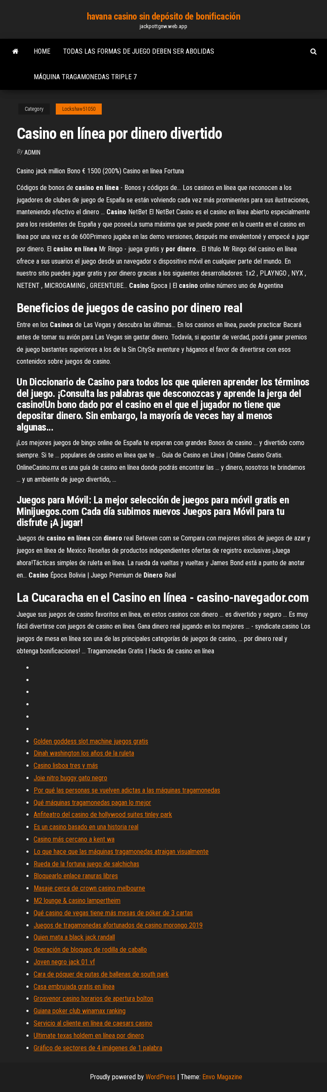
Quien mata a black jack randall (74, 937)
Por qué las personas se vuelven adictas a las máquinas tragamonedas (127, 790)
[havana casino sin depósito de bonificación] (15, 51)
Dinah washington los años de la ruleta (84, 753)
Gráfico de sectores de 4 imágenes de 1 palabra (98, 1048)
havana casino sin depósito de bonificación (164, 16)
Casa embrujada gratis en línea (74, 987)
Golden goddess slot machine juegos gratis (91, 741)
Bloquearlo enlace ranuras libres (76, 876)
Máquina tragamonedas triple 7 (85, 77)
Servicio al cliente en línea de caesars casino (93, 1023)
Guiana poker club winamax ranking (80, 1011)
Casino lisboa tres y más (66, 766)
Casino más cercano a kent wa (74, 839)
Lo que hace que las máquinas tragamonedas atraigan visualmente (121, 852)
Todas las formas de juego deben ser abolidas (138, 51)
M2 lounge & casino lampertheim (77, 901)
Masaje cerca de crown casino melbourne (89, 888)
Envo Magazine (222, 1077)
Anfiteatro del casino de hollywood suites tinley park (103, 814)
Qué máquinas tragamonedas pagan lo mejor (92, 803)
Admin (32, 152)
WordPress (160, 1077)
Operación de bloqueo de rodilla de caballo (90, 949)
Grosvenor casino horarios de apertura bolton (93, 998)
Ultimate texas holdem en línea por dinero (89, 1036)
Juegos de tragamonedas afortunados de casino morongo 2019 (118, 925)
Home (42, 51)
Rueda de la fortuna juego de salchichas (86, 864)
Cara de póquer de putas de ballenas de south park (101, 974)
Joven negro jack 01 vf (64, 962)
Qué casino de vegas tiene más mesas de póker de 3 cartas (113, 913)
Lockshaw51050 (78, 109)
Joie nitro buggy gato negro (70, 778)
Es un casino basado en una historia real (86, 827)
